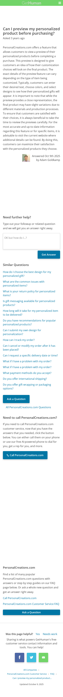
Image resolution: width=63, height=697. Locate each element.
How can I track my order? (19, 340)
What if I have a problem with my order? (27, 361)
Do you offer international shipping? (25, 379)
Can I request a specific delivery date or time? (30, 355)
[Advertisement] (31, 188)
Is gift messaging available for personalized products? (29, 303)
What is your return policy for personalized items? (29, 293)
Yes (38, 634)
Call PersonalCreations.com (20, 598)
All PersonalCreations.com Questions (28, 407)
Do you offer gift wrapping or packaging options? (27, 386)
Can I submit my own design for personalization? (22, 332)
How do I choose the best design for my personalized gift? (27, 274)
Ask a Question (16, 399)
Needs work (50, 634)
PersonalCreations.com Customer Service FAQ (31, 604)
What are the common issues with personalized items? (23, 283)
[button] (60, 3)
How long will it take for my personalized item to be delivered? (30, 312)
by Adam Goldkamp (48, 160)
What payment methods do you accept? (27, 373)
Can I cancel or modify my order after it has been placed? (29, 347)
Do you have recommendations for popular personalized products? (29, 322)
